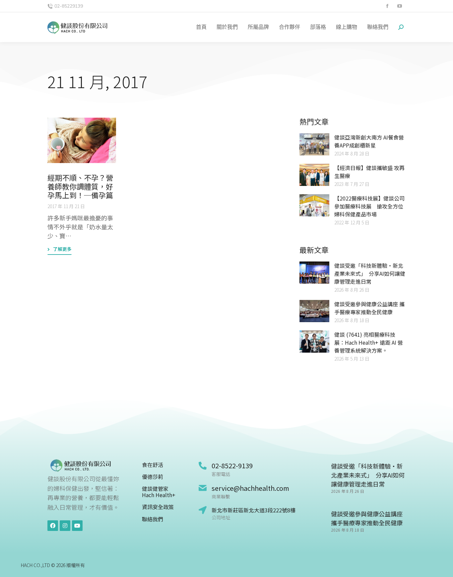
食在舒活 (152, 465)
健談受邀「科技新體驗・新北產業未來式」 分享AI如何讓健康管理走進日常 (369, 273)
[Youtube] (77, 525)
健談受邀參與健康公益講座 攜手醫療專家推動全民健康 (369, 308)
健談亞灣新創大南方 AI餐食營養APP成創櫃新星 (369, 141)
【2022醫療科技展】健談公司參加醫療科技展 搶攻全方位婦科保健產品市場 (369, 206)
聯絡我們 (152, 519)
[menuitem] (201, 27)
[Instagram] (65, 525)
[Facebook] (52, 525)
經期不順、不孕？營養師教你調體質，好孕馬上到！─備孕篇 (80, 186)
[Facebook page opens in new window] (387, 6)
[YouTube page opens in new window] (399, 6)
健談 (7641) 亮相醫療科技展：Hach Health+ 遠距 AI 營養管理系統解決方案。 (368, 342)
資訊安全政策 (158, 507)
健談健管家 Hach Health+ (158, 492)
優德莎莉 (152, 477)
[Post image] (81, 140)
